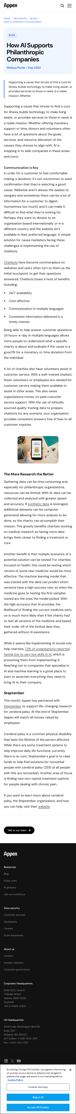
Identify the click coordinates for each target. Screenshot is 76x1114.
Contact (8, 955)
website (44, 806)
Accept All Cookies (38, 1107)
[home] (10, 5)
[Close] (70, 1070)
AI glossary (10, 887)
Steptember (12, 706)
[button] (68, 5)
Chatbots (11, 262)
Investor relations (13, 962)
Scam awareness (13, 935)
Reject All (38, 1097)
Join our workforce (14, 894)
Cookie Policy (15, 1079)
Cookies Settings (38, 1087)
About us (9, 949)
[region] (38, 1089)
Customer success (14, 914)
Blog (6, 873)
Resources (10, 867)
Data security (12, 908)
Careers (8, 928)
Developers (10, 921)
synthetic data (38, 504)
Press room (10, 880)
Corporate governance (17, 969)
